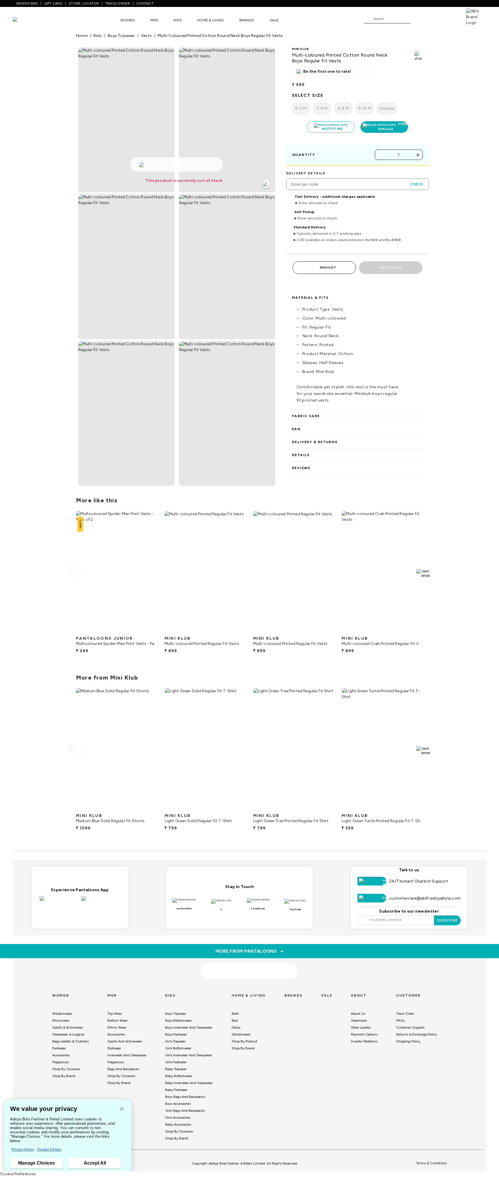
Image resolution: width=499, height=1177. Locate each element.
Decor (236, 1027)
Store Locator (361, 1027)
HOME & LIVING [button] (210, 20)
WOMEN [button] (127, 20)
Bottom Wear (117, 1021)
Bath (235, 1014)
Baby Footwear (176, 1090)
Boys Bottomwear (178, 1021)
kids (98, 35)
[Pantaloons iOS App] (59, 902)
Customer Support (410, 1027)
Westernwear (62, 1014)
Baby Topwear (176, 1069)
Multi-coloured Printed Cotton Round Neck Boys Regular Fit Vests (220, 35)
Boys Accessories (178, 1104)
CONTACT (145, 3)
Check (416, 184)
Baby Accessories (178, 1124)
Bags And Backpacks (123, 1069)
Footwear (59, 1048)
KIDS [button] (178, 20)
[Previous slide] (76, 573)
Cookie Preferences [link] (18, 1174)
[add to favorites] (148, 630)
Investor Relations (364, 1041)
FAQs (400, 1021)
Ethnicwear (60, 1021)
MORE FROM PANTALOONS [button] (249, 951)
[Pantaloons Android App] (100, 902)
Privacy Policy (23, 1150)
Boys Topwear (175, 1014)
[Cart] (450, 18)
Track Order (405, 1014)
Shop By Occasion (66, 1069)
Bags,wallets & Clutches (70, 1041)
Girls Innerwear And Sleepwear (188, 1055)
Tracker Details (49, 1150)
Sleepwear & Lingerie (68, 1034)
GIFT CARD (53, 3)
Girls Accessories (177, 1118)
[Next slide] (423, 573)
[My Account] (433, 18)
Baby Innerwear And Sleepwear (189, 1083)
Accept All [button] (95, 1163)
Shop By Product (244, 1041)
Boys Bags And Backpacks (185, 1097)
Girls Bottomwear (178, 1048)
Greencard (359, 1021)
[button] (122, 1109)
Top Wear (114, 1014)
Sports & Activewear (67, 1027)
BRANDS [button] (246, 20)
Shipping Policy (408, 1041)
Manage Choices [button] (36, 1163)
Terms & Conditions (431, 1163)
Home (81, 35)
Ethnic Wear (116, 1027)
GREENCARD (27, 3)
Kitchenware (241, 1034)
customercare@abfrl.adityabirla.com (425, 898)
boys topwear (121, 35)
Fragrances (60, 1062)
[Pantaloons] (24, 20)
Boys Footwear (176, 1034)
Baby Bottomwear (178, 1076)
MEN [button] (154, 20)
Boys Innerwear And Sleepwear (188, 1027)
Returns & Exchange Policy (416, 1034)
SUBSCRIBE (447, 920)
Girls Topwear (175, 1041)
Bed (235, 1021)
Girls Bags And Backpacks (185, 1111)
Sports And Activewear (124, 1041)
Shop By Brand (63, 1076)
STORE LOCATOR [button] (84, 3)
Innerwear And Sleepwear (126, 1055)
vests (146, 35)
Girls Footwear (176, 1062)
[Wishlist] (417, 19)
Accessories (61, 1055)
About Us (358, 1014)
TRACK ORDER (117, 3)
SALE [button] (274, 20)
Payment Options (364, 1034)
